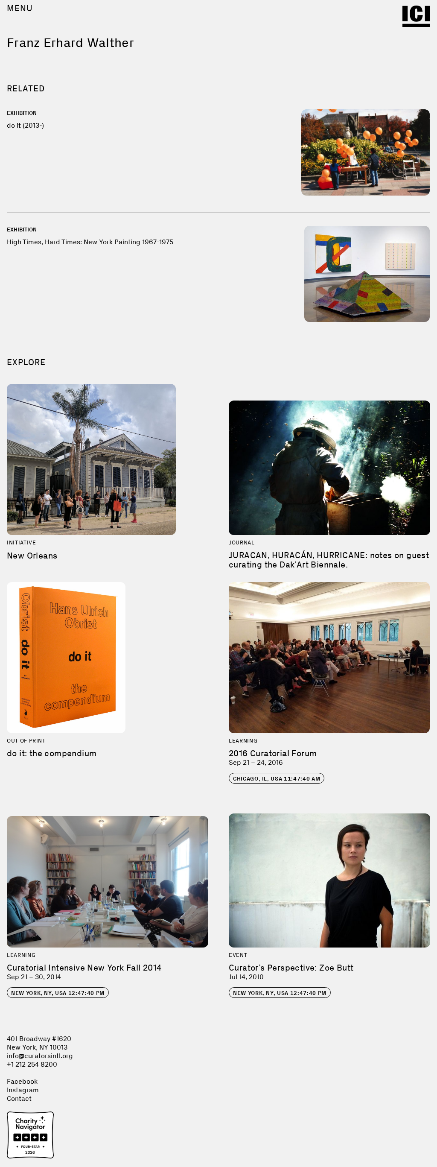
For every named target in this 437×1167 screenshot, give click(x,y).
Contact (19, 1098)
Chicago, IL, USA (276, 778)
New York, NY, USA (58, 993)
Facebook (22, 1081)
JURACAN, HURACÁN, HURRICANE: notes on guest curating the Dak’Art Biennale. (329, 560)
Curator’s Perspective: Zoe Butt (291, 967)
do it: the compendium (51, 753)
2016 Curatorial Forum (273, 753)
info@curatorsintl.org (40, 1056)
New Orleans (32, 555)
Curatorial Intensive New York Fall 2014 (84, 967)
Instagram (23, 1090)
